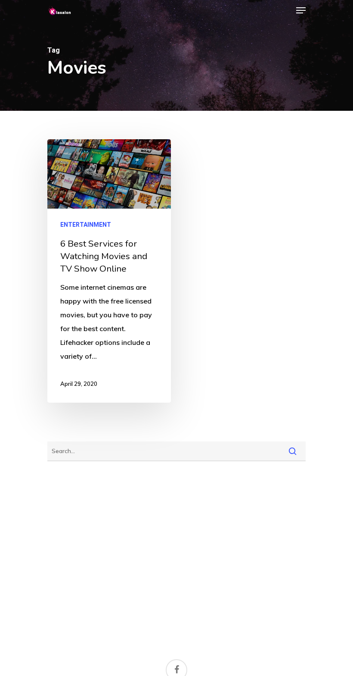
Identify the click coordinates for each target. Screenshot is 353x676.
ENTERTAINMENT (85, 224)
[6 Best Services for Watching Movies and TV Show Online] (109, 271)
